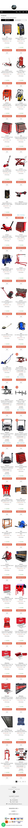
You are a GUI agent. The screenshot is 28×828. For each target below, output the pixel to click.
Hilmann (21, 37)
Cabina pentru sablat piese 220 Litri (21, 599)
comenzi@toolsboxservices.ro (15, 804)
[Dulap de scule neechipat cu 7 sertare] (7, 128)
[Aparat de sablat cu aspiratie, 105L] (21, 62)
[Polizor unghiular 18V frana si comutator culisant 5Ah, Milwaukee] (21, 194)
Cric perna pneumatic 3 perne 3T (7, 302)
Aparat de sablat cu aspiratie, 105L (21, 72)
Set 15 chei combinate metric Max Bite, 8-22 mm (7, 731)
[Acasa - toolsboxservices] (14, 7)
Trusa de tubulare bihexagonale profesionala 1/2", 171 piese (21, 731)
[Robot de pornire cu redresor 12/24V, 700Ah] (7, 194)
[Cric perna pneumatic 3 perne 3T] (7, 293)
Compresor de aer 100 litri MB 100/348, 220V (7, 269)
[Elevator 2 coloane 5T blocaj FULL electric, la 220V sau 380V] (7, 458)
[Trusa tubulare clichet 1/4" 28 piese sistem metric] (21, 655)
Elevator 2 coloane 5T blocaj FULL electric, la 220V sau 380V (7, 467)
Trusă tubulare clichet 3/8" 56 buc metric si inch (7, 599)
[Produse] (2, 12)
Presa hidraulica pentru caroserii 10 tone (21, 302)
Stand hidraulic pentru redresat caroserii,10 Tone (7, 72)
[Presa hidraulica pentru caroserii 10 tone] (21, 293)
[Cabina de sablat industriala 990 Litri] (7, 95)
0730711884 (15, 802)
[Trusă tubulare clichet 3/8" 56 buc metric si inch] (7, 589)
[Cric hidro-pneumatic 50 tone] (21, 523)
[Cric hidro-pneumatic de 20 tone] (21, 326)
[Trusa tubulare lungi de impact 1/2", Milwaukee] (7, 622)
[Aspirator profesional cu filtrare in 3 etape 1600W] (21, 95)
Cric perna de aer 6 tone (7, 334)
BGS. (21, 729)
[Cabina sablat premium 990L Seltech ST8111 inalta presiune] (7, 491)
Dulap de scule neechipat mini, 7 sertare (21, 236)
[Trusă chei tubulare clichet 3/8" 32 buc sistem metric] (21, 622)
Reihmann (21, 366)
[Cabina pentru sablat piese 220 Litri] (21, 589)
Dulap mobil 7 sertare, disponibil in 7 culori (7, 39)
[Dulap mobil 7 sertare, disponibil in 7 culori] (7, 29)
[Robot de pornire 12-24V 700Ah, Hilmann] (21, 29)
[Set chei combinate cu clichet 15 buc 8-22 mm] (21, 688)
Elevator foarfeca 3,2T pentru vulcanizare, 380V (21, 368)
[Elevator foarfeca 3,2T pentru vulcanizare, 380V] (21, 359)
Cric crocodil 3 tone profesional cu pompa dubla (7, 236)
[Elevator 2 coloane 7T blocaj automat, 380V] (7, 425)
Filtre (8, 20)
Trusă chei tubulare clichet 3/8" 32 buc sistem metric (21, 632)
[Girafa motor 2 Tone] (21, 260)
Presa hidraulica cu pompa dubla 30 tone (7, 764)
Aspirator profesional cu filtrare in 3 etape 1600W (21, 105)
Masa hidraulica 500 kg (21, 170)
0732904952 (15, 800)
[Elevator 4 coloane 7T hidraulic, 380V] (21, 392)
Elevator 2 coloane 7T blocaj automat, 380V (7, 434)
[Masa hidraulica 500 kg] (21, 161)
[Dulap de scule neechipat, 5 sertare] (21, 458)
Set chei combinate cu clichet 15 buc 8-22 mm (21, 698)
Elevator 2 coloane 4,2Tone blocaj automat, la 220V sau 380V (21, 434)
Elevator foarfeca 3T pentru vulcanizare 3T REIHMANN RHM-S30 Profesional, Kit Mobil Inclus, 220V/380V (7, 401)
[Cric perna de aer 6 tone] (7, 326)
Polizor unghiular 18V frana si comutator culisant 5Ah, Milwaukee (21, 203)
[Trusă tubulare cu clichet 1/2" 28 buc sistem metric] (7, 688)
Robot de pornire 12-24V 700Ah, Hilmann (21, 39)
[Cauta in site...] (26, 12)
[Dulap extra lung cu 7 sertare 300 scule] (21, 491)
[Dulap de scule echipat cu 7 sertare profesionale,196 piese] (21, 128)
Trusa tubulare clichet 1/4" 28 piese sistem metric (21, 665)
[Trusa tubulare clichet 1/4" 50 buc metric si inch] (7, 655)
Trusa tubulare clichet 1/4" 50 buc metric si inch (7, 665)
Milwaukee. (21, 201)
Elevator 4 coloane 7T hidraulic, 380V (21, 401)
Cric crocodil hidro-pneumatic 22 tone (7, 170)
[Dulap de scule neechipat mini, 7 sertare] (21, 227)
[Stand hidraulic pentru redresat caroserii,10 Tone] (7, 62)
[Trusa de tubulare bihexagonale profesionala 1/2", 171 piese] (21, 721)
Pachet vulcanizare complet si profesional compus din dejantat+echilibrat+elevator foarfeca (21, 764)
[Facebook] (14, 792)
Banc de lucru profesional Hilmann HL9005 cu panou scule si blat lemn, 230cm (21, 566)
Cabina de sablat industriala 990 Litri (7, 105)
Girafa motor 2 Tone (21, 269)
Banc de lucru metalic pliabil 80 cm (7, 533)
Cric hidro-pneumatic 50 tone (21, 533)
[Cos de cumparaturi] (23, 12)
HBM (21, 135)
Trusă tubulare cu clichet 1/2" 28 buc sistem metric (7, 698)
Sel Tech (7, 70)
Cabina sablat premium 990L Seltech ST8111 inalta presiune (7, 500)
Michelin (7, 267)
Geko (7, 201)
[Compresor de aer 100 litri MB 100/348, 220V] (7, 260)
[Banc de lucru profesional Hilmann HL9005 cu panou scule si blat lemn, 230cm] (21, 556)
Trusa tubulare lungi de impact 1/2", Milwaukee (7, 632)
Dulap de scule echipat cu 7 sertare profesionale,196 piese (21, 137)
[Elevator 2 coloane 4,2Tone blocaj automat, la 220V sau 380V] (21, 425)
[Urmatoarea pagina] (25, 781)
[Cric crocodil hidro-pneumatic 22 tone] (7, 161)
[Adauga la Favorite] (7, 53)
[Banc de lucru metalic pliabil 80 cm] (7, 523)
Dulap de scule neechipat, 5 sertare (21, 467)
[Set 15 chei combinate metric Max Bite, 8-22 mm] (7, 721)
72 (23, 781)
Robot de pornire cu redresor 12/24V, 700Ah (7, 203)
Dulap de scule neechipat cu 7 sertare (7, 137)
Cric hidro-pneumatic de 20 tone (21, 335)
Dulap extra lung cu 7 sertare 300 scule (21, 500)
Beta (7, 37)
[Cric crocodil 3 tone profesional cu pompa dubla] (7, 227)
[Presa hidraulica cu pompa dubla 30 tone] (7, 754)
